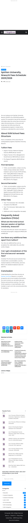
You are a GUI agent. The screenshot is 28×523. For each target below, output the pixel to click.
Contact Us (13, 515)
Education (8, 66)
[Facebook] (3, 327)
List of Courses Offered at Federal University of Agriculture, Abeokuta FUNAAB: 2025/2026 (17, 417)
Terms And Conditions (14, 520)
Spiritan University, (6, 276)
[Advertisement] (14, 16)
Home (3, 66)
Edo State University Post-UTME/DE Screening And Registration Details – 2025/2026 (21, 363)
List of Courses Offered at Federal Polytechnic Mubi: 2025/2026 (6, 363)
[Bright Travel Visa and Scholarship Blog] (10, 32)
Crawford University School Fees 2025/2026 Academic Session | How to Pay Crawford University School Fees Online (21, 354)
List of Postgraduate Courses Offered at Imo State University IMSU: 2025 (16, 460)
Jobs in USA (6, 500)
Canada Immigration (8, 495)
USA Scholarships (7, 504)
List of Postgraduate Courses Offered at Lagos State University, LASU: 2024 (16, 433)
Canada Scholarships (8, 497)
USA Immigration (7, 507)
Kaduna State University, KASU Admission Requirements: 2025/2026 (19, 344)
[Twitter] (7, 327)
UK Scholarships (7, 502)
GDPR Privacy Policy (17, 517)
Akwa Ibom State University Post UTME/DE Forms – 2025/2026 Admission (7, 344)
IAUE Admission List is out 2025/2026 (7, 351)
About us (7, 515)
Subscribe (7, 483)
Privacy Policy (20, 515)
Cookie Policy (9, 517)
